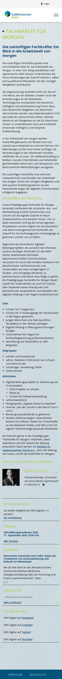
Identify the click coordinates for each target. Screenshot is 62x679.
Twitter (26, 632)
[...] (5, 581)
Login (46, 3)
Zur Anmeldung (13, 517)
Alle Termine (11, 541)
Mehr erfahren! (12, 602)
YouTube (27, 639)
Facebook (27, 617)
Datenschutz (38, 674)
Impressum (15, 674)
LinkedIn (27, 625)
